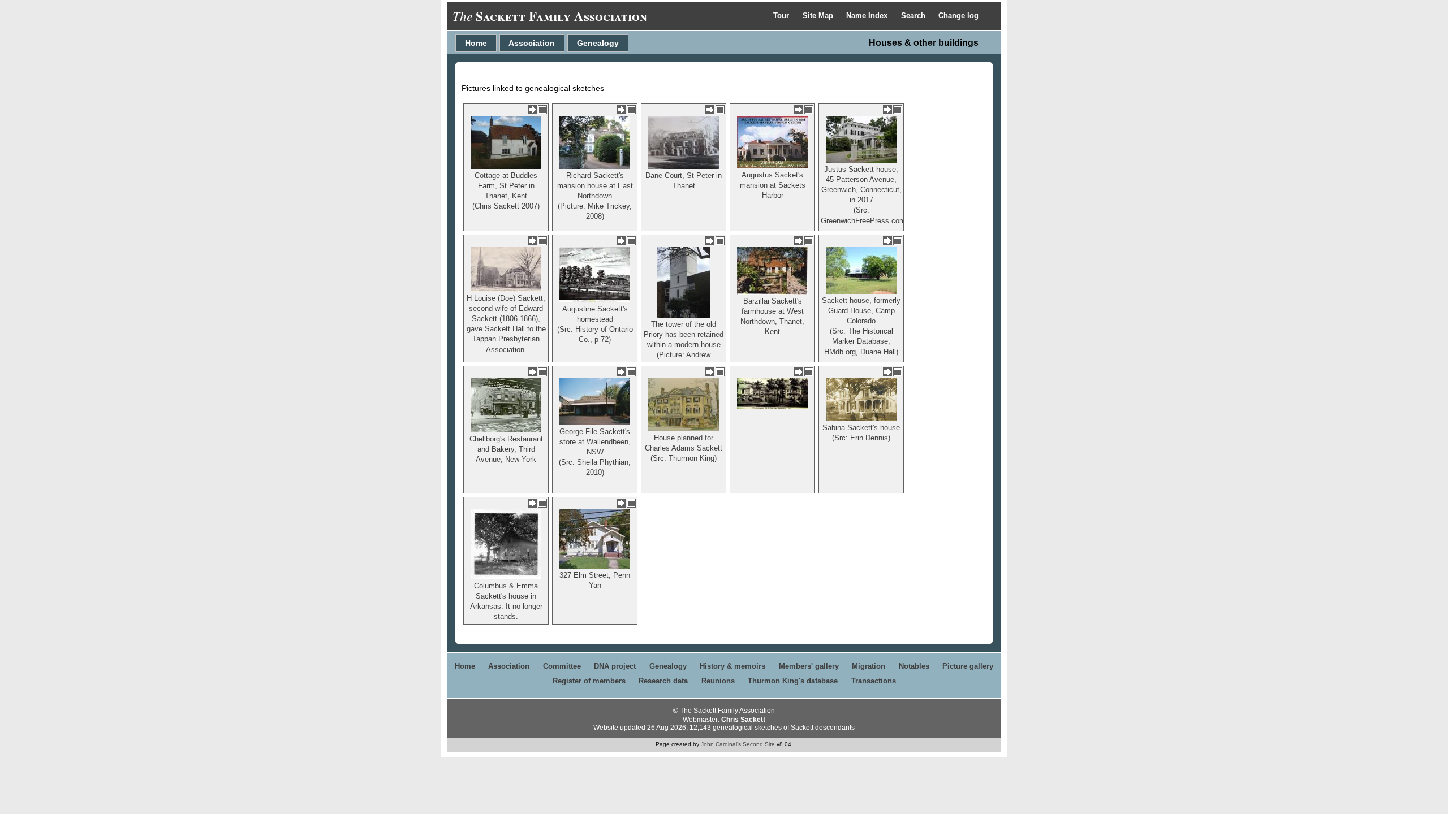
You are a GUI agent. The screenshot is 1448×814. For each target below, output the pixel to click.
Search (914, 15)
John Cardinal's (721, 744)
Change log (958, 15)
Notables (914, 666)
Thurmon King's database (793, 681)
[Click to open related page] (532, 109)
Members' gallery (809, 666)
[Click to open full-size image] (542, 109)
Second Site (759, 744)
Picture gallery (967, 666)
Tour (782, 15)
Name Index (868, 15)
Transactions (873, 681)
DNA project (615, 666)
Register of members (589, 681)
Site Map (819, 15)
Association (531, 42)
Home (476, 42)
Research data (663, 681)
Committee (562, 666)
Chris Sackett (743, 720)
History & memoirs (732, 666)
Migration (868, 666)
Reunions (718, 681)
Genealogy (598, 42)
